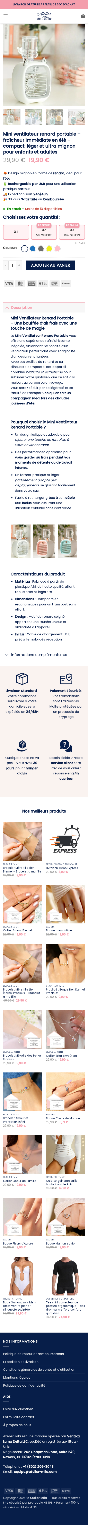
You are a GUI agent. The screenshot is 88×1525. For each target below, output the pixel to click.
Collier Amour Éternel (17, 930)
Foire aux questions (18, 1409)
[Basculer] (7, 307)
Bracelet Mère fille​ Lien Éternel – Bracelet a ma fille (22, 869)
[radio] (24, 249)
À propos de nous (17, 1425)
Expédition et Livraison (20, 1361)
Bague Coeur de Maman (63, 1118)
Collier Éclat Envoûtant (61, 1056)
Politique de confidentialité (24, 1385)
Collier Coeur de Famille (19, 1181)
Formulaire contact (18, 1417)
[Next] (78, 65)
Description (21, 307)
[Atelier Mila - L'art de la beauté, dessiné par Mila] (44, 16)
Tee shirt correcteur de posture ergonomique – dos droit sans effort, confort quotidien (65, 1308)
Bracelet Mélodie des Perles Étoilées (22, 1057)
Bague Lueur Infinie (59, 930)
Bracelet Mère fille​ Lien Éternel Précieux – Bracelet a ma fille (21, 993)
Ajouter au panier (50, 265)
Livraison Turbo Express (62, 868)
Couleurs (10, 248)
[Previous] (10, 65)
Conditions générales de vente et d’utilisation (39, 1369)
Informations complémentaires (39, 654)
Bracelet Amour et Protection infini (15, 1120)
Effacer (80, 242)
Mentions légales (16, 1377)
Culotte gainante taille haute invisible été (62, 1182)
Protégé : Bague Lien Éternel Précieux (65, 991)
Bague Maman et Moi (60, 1244)
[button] (5, 16)
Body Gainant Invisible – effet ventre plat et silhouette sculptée (19, 1306)
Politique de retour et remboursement (33, 1354)
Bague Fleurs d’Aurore (18, 1244)
